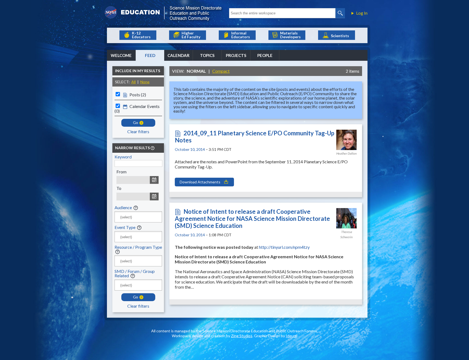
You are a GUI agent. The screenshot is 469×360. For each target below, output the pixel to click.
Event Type (125, 227)
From (121, 171)
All (133, 81)
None (145, 81)
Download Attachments (200, 182)
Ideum (291, 335)
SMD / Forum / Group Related (135, 273)
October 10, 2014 (190, 149)
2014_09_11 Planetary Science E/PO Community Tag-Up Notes (254, 136)
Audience (123, 207)
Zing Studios (241, 335)
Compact (221, 71)
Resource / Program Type (138, 247)
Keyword (123, 156)
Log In (361, 13)
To (118, 188)
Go (135, 122)
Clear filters (138, 131)
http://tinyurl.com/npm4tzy (284, 247)
